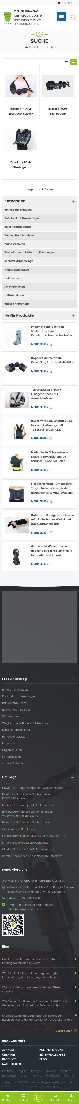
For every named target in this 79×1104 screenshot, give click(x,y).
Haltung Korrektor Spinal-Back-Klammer (28, 805)
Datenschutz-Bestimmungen (41, 1086)
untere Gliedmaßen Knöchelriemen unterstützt (32, 856)
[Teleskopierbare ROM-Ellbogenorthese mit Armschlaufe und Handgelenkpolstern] (17, 400)
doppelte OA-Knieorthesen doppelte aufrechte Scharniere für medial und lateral (51, 551)
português (9, 1076)
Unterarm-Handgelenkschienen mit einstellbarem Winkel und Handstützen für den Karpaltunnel (52, 519)
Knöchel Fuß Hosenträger (21, 218)
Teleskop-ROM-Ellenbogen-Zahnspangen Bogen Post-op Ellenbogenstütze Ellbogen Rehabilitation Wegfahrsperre (58, 111)
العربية (23, 1076)
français (36, 1071)
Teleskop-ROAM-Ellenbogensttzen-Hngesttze (21, 111)
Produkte (9, 1059)
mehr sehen (39, 344)
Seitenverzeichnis (52, 1054)
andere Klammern (16, 304)
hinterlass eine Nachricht (38, 1097)
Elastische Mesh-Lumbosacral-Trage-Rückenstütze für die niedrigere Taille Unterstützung (52, 488)
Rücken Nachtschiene (19, 236)
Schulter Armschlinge (18, 261)
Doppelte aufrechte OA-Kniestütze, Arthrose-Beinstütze (52, 360)
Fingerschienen (14, 287)
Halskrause (12, 278)
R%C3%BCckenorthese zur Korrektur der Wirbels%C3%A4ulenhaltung (27, 814)
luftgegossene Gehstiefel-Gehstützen (26, 843)
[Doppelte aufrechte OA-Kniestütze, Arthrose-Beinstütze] (17, 368)
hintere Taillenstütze (18, 210)
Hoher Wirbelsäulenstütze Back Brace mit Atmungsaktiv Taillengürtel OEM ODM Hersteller (52, 425)
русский (51, 1071)
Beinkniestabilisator (17, 227)
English (22, 1071)
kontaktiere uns (51, 1049)
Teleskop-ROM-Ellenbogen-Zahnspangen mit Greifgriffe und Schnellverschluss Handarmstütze (21, 165)
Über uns (8, 1054)
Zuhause (8, 1049)
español (66, 1071)
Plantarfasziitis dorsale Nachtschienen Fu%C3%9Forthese (27, 797)
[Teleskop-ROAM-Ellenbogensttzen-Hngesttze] (21, 86)
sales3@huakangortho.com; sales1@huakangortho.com (31, 907)
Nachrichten (11, 1064)
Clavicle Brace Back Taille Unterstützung (28, 849)
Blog (43, 1059)
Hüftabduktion (14, 295)
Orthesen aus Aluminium (18, 830)
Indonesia (52, 1076)
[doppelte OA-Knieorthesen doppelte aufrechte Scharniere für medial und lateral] (17, 557)
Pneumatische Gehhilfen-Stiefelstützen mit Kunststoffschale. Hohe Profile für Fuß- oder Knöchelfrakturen (52, 331)
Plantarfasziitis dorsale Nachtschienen (27, 823)
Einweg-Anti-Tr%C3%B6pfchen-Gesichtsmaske (32, 788)
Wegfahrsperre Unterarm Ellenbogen (29, 253)
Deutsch (7, 1071)
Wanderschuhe (14, 244)
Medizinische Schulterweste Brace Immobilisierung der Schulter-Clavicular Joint (49, 456)
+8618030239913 (30, 898)
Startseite (34, 48)
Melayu (36, 1076)
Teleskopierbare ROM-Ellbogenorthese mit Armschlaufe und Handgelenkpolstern (46, 394)
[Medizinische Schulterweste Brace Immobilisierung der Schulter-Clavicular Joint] (17, 462)
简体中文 (69, 1076)
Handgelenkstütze (16, 270)
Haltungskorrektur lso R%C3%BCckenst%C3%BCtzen (34, 836)
